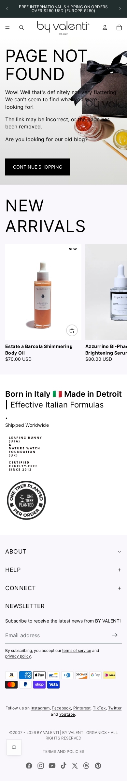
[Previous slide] (7, 9)
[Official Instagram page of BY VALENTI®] (41, 766)
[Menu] (7, 27)
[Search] (21, 27)
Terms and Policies (63, 751)
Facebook (61, 708)
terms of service (76, 650)
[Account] (105, 27)
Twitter (115, 708)
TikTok (99, 708)
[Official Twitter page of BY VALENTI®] (75, 766)
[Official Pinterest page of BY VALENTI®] (98, 766)
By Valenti (48, 732)
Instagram (40, 708)
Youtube (67, 714)
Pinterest (82, 708)
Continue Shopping (37, 167)
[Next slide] (120, 9)
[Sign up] (115, 635)
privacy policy (18, 656)
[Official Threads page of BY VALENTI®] (86, 766)
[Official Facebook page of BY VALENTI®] (29, 766)
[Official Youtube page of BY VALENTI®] (52, 766)
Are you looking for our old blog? (46, 139)
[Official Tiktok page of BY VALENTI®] (63, 766)
